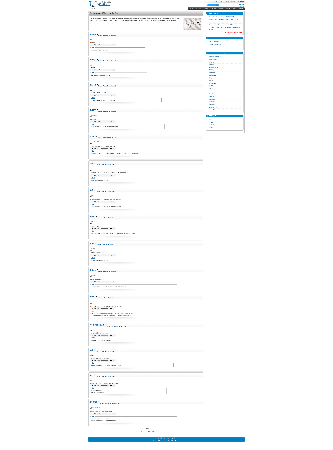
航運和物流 (211, 75)
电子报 (215, 1)
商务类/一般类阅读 (213, 125)
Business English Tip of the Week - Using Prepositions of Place (223, 19)
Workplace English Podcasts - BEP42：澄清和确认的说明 (222, 24)
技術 (210, 80)
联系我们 (227, 1)
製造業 (210, 64)
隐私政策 (173, 438)
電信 (210, 78)
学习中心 (214, 8)
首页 (211, 1)
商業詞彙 (211, 104)
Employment (212, 107)
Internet (210, 109)
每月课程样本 (199, 8)
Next (149, 431)
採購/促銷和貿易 (212, 67)
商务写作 (211, 119)
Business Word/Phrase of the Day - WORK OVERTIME (221, 16)
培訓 (210, 88)
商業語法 (211, 101)
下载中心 (234, 8)
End (153, 431)
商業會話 (211, 96)
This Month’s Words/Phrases (215, 44)
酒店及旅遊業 (212, 59)
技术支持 (221, 1)
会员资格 (233, 1)
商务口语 (211, 122)
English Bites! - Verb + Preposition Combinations (220, 22)
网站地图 (166, 438)
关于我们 (192, 8)
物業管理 (211, 72)
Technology (211, 94)
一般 (210, 91)
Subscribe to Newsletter (214, 47)
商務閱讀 (211, 99)
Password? (242, 6)
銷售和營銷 (211, 83)
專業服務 (211, 70)
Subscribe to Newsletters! (233, 32)
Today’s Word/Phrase (214, 41)
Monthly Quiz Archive (214, 56)
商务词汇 (211, 127)
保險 (210, 62)
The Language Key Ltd (164, 440)
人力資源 (211, 86)
